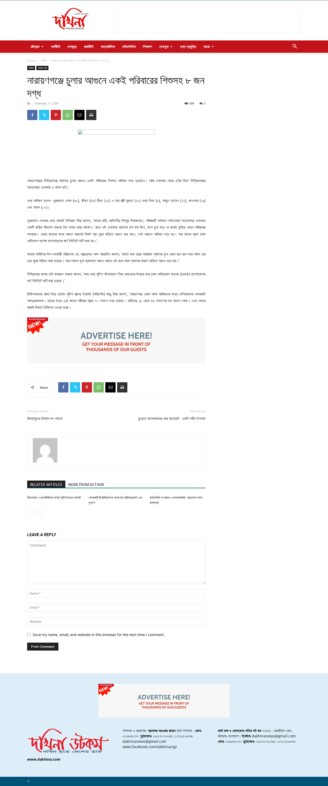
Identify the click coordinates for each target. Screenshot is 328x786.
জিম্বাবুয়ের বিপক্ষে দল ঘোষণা (45, 418)
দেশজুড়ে (72, 46)
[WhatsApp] (68, 115)
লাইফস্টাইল (129, 46)
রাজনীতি (89, 46)
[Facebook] (32, 115)
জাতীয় (44, 60)
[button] (295, 47)
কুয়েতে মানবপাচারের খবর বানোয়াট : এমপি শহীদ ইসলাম (172, 418)
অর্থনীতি (55, 46)
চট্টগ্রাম (35, 46)
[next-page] (38, 513)
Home (31, 60)
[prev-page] (30, 513)
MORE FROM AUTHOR (86, 485)
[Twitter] (44, 115)
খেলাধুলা (164, 46)
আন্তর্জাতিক (108, 46)
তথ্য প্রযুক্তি (188, 46)
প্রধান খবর (42, 68)
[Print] (91, 115)
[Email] (79, 115)
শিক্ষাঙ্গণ (147, 46)
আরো (206, 46)
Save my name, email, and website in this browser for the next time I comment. (99, 634)
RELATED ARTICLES (46, 485)
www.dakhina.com (43, 759)
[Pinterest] (56, 115)
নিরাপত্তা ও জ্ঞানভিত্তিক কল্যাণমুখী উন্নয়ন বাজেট (54, 498)
